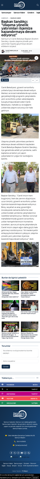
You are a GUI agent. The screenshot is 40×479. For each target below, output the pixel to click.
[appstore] (14, 457)
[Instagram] (18, 452)
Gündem (30, 13)
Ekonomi (33, 463)
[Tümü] (37, 378)
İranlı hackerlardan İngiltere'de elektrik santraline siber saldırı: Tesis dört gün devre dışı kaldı (10, 315)
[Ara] (38, 5)
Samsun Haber (19, 13)
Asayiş (9, 466)
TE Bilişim (25, 471)
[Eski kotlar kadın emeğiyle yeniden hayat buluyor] (29, 305)
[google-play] (25, 457)
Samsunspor (6, 13)
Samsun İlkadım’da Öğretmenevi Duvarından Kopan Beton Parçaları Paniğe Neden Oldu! (29, 335)
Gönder (6, 366)
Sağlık (4, 466)
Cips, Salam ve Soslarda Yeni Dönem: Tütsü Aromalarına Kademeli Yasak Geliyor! (29, 294)
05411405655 (21, 441)
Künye (20, 466)
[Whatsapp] (25, 452)
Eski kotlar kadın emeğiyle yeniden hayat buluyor (29, 312)
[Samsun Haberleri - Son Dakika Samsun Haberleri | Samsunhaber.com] (19, 5)
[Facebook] (11, 452)
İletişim (14, 466)
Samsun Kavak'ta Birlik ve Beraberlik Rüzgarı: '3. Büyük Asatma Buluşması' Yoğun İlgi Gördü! (10, 335)
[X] (14, 452)
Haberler (4, 18)
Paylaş (6, 80)
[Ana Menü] (2, 5)
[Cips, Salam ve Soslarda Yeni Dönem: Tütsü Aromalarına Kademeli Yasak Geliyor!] (29, 285)
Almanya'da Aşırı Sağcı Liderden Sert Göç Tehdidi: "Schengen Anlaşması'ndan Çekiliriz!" (10, 294)
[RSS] (28, 452)
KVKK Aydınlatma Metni (30, 466)
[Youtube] (21, 452)
